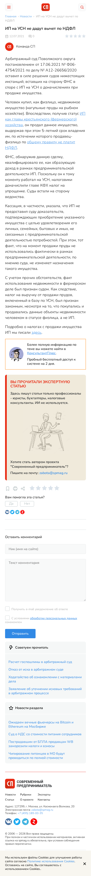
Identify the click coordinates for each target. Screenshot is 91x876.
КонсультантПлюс (41, 353)
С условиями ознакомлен (41, 620)
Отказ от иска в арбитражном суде (35, 669)
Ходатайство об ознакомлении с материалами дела (45, 679)
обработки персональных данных (53, 618)
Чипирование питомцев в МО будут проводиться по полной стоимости (36, 756)
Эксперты (44, 794)
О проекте (26, 799)
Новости (10, 794)
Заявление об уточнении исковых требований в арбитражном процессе (45, 691)
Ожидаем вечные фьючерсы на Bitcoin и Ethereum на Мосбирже (40, 724)
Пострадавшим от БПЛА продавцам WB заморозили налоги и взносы (40, 744)
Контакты (44, 799)
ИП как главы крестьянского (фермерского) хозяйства (45, 119)
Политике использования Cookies (50, 861)
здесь (36, 332)
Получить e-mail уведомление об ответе (39, 609)
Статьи (9, 799)
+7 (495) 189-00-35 (30, 813)
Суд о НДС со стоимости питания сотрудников (44, 734)
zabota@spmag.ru (53, 473)
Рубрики (25, 794)
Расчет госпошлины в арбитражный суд (40, 662)
